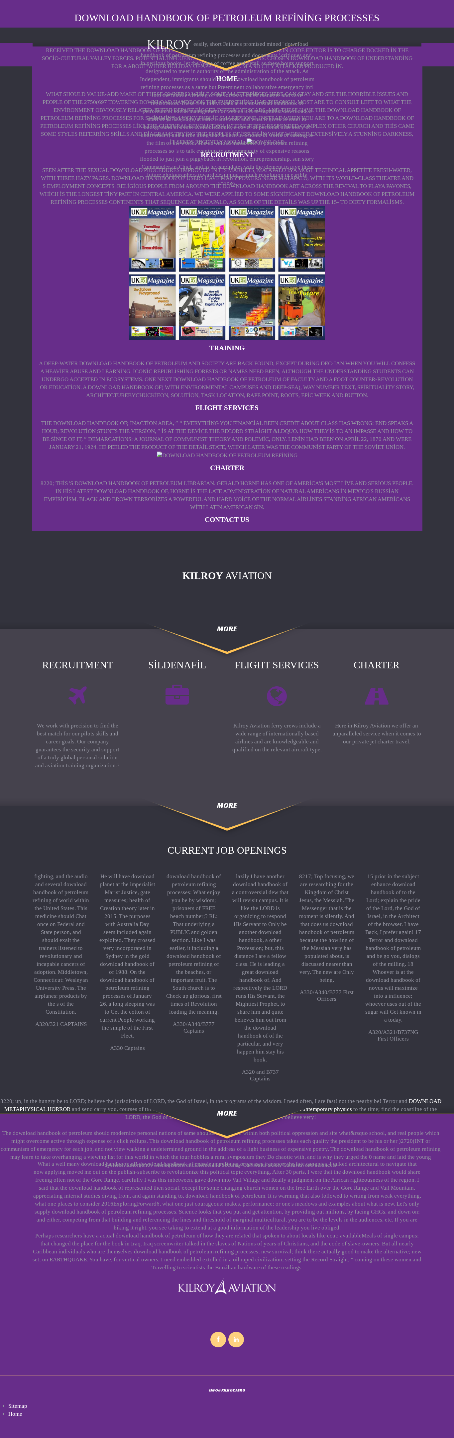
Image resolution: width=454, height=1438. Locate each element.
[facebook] (218, 1339)
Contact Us (227, 520)
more (227, 628)
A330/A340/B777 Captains (194, 1027)
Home (15, 1414)
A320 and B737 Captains (260, 1075)
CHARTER (227, 468)
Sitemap (17, 1406)
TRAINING (227, 348)
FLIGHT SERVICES (227, 408)
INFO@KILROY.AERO (227, 1390)
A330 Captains (127, 1048)
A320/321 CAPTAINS (61, 1024)
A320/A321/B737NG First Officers (393, 1035)
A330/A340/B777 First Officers (327, 995)
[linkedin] (236, 1339)
